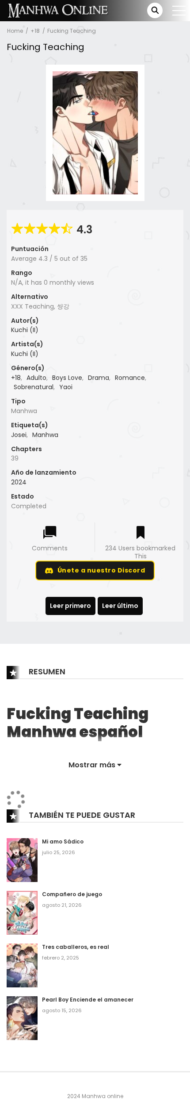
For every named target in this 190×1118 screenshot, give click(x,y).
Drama (98, 377)
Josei (19, 434)
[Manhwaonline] (58, 10)
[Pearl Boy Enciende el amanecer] (22, 1017)
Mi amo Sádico (63, 841)
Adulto (36, 377)
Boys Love (67, 377)
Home (15, 31)
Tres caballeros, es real (75, 947)
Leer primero (70, 605)
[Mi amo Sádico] (22, 859)
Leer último (120, 605)
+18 (35, 31)
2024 (19, 482)
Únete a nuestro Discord (101, 570)
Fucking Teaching (71, 31)
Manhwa (45, 434)
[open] (179, 10)
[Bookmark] (140, 533)
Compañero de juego (72, 894)
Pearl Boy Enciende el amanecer (87, 999)
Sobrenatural (33, 387)
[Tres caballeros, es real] (22, 965)
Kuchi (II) (24, 329)
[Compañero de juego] (22, 912)
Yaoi (65, 387)
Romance (130, 377)
